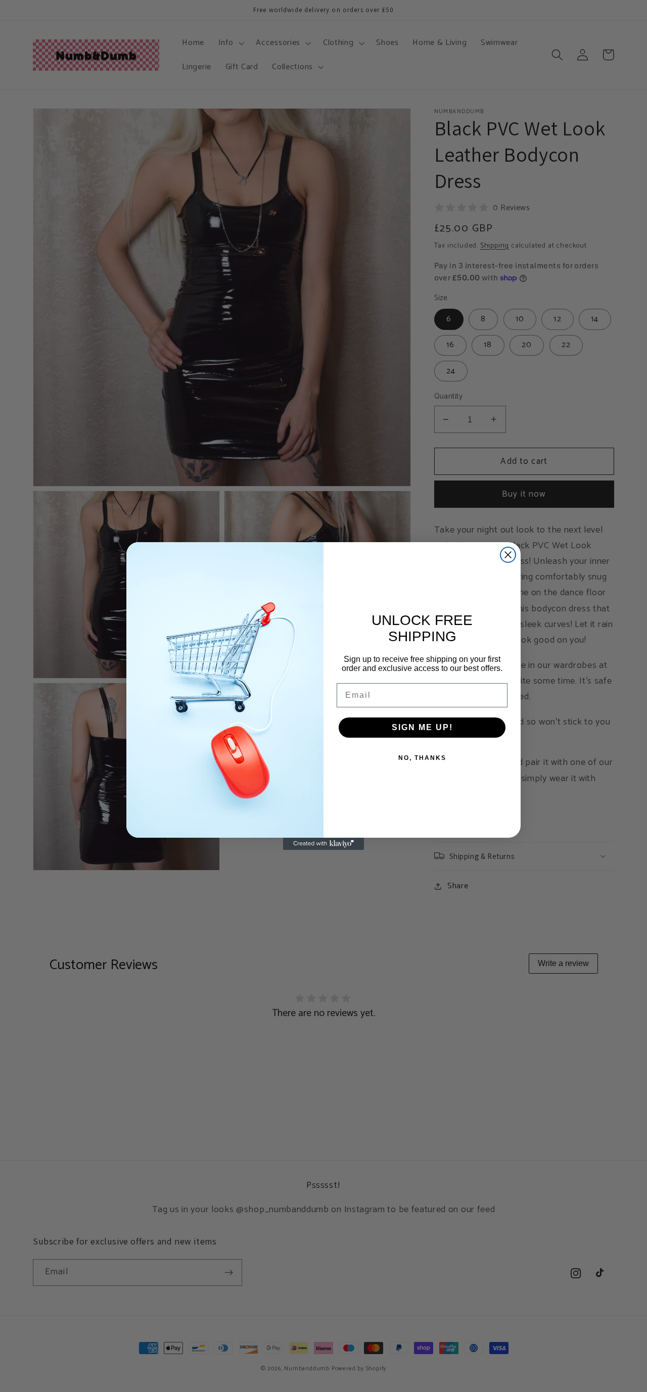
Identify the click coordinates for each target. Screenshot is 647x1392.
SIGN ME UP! (422, 727)
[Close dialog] (508, 554)
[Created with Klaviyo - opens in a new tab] (323, 844)
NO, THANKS (422, 757)
